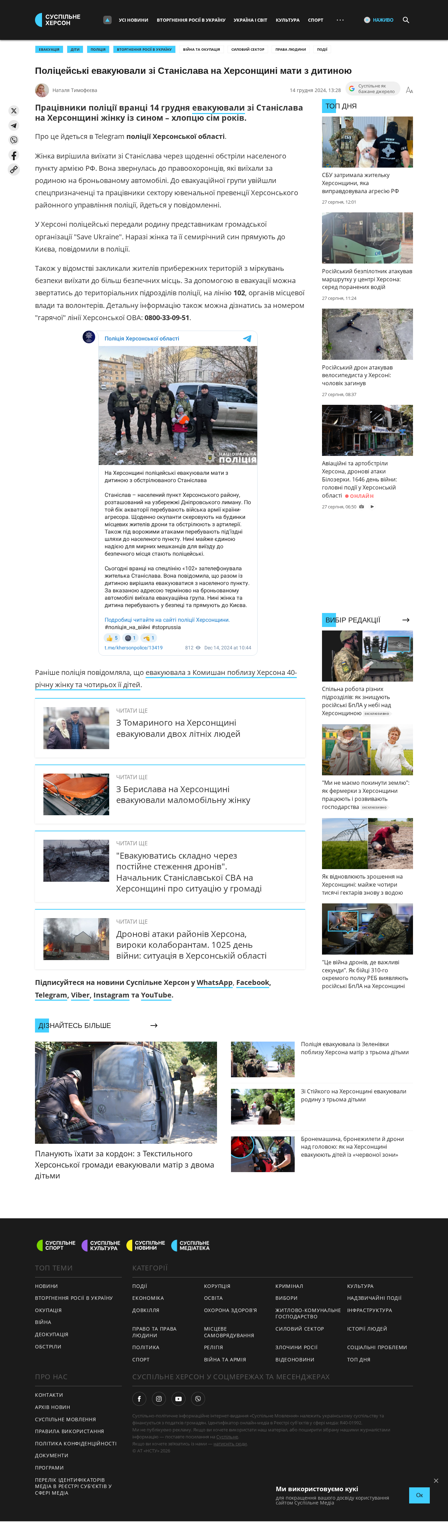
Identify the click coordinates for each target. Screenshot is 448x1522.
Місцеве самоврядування (229, 1332)
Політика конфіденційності (76, 1443)
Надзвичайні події (374, 1298)
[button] (14, 111)
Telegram (51, 995)
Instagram (111, 995)
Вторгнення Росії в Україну (191, 20)
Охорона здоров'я (230, 1310)
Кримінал (289, 1286)
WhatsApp (215, 982)
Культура (288, 20)
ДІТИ (75, 49)
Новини (46, 1286)
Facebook (252, 982)
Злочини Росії (296, 1347)
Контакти (49, 1394)
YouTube (156, 995)
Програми (49, 1467)
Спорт (315, 20)
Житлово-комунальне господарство (308, 1313)
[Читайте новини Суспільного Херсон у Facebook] (139, 1399)
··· (340, 19)
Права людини (290, 49)
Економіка (148, 1298)
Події (322, 49)
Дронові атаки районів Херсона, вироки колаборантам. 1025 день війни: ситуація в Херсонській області (191, 944)
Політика (146, 1347)
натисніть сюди (230, 1443)
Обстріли (48, 1346)
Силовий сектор (247, 49)
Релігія (213, 1347)
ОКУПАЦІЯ (48, 1310)
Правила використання (69, 1431)
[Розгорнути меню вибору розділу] (107, 20)
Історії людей (367, 1328)
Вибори (286, 1298)
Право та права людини (154, 1332)
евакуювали (218, 107)
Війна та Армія (225, 1359)
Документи (51, 1455)
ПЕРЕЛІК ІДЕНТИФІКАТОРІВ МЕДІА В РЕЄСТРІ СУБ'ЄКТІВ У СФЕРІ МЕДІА (73, 1486)
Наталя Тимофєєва (74, 90)
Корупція (217, 1286)
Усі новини (133, 20)
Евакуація (49, 49)
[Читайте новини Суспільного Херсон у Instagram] (159, 1399)
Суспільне (227, 1436)
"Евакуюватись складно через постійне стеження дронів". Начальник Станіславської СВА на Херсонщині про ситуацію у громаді (189, 872)
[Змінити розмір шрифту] (409, 90)
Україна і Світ (250, 20)
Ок (419, 1495)
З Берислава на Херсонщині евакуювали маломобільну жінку (183, 794)
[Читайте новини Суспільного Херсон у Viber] (198, 1399)
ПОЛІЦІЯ (98, 49)
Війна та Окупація (201, 49)
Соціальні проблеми (377, 1347)
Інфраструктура (369, 1310)
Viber (80, 995)
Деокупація (52, 1334)
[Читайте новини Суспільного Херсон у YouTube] (179, 1399)
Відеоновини (295, 1359)
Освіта (213, 1298)
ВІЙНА (43, 1322)
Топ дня (359, 1359)
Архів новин (52, 1407)
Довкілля (146, 1310)
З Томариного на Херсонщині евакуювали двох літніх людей (178, 728)
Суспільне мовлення (65, 1419)
